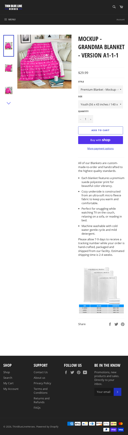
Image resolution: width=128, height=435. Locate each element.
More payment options (100, 148)
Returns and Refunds (42, 400)
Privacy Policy (42, 383)
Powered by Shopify (47, 426)
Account (120, 19)
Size (80, 96)
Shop (6, 372)
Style (81, 81)
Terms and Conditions (41, 391)
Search (7, 378)
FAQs (37, 408)
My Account (10, 389)
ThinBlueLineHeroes (23, 426)
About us (39, 378)
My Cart (8, 383)
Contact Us (41, 372)
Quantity (83, 111)
